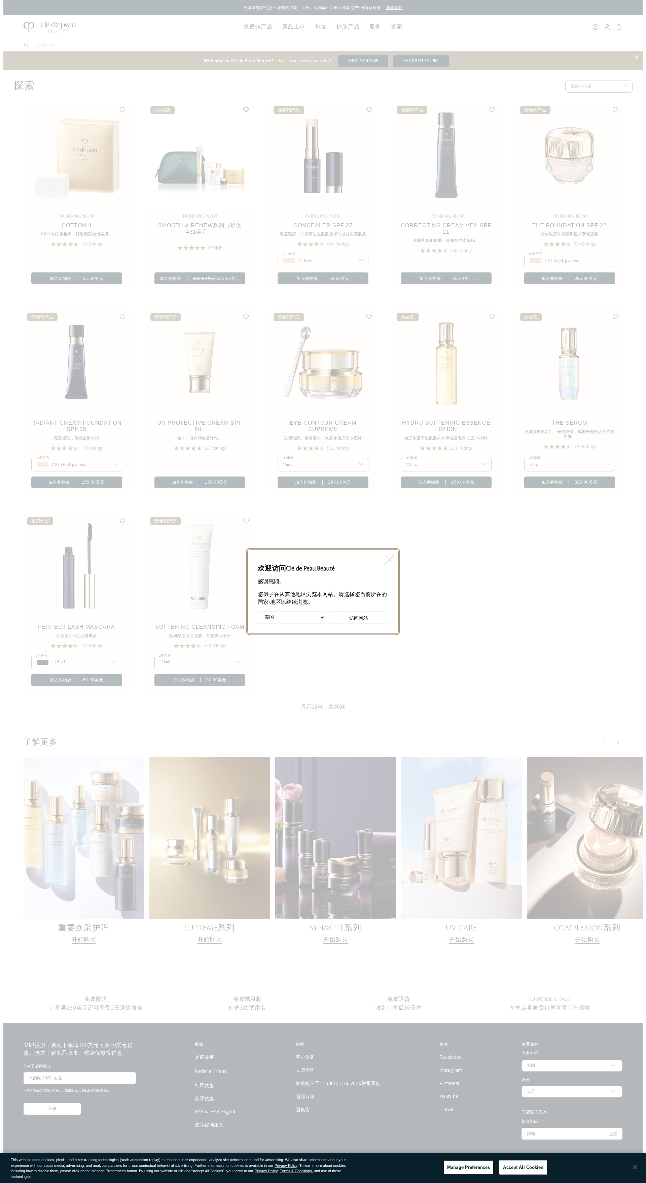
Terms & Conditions (296, 1171)
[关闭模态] (388, 557)
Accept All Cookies (523, 1167)
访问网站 (358, 618)
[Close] (635, 1167)
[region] (323, 1168)
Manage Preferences (468, 1167)
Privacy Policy (286, 1165)
